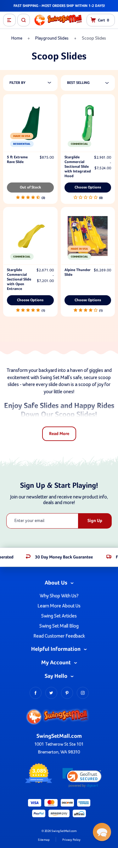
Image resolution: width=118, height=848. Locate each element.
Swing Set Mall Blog (59, 625)
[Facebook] (36, 693)
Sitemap (43, 839)
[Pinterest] (67, 693)
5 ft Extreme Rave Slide (17, 159)
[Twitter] (51, 693)
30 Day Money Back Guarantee (64, 557)
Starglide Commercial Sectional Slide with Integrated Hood (78, 166)
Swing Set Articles (59, 615)
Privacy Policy (71, 839)
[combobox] (91, 83)
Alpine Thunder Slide (78, 272)
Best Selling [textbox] (78, 83)
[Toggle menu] (9, 20)
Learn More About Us (59, 605)
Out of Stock (30, 187)
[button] (82, 778)
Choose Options (88, 187)
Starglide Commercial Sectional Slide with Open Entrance (19, 279)
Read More (59, 434)
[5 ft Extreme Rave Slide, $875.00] (30, 123)
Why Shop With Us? (59, 595)
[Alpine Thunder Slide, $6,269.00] (88, 236)
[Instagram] (83, 693)
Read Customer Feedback (59, 636)
